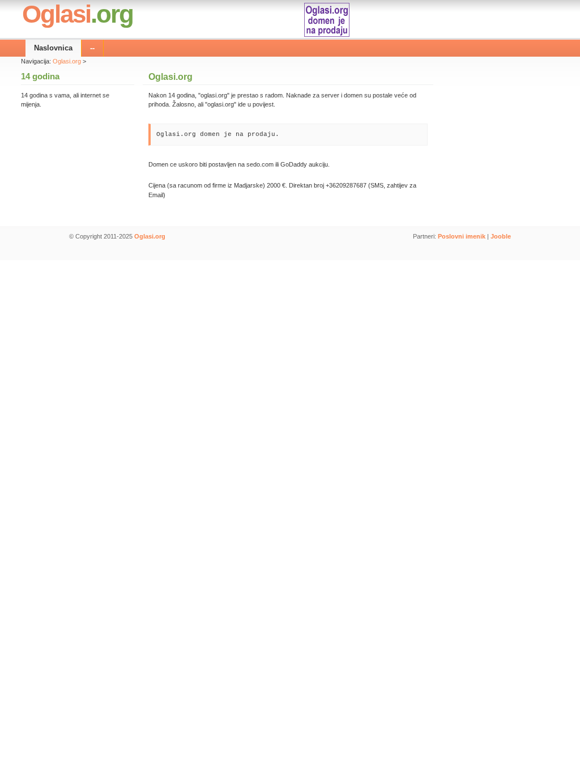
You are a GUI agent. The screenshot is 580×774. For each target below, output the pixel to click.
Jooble (501, 236)
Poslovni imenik (461, 236)
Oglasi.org (67, 61)
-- (92, 48)
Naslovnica (53, 48)
